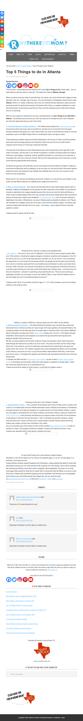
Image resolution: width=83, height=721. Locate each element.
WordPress (57, 717)
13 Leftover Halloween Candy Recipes (18, 628)
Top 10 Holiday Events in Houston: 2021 (19, 605)
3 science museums (66, 126)
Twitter (49, 479)
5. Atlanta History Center (15, 405)
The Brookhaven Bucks (47, 197)
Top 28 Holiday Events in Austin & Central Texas (22, 624)
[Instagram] (25, 85)
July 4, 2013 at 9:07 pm (24, 520)
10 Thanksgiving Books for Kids (16, 619)
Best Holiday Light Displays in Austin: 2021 (20, 601)
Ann (17, 518)
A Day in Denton (11, 591)
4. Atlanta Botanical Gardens (17, 325)
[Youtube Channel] (30, 579)
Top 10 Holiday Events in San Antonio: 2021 (20, 614)
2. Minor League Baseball (15, 187)
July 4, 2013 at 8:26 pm (24, 499)
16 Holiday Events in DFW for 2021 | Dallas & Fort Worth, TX (26, 610)
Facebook (43, 479)
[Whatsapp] (2, 42)
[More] (36, 85)
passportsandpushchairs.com (18, 479)
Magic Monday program (58, 426)
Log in (63, 717)
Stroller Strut (38, 333)
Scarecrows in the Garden (36, 359)
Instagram (59, 479)
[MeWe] (2, 33)
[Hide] (1, 49)
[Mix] (2, 37)
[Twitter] (14, 85)
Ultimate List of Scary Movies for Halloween (20, 633)
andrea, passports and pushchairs (28, 497)
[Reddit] (2, 21)
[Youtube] (30, 85)
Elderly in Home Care (23, 538)
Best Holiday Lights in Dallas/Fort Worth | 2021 (21, 596)
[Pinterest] (19, 85)
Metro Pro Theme (34, 717)
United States (19, 482)
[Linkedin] (2, 25)
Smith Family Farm (12, 415)
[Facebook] (8, 85)
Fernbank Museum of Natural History (22, 126)
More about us (52, 570)
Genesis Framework (47, 717)
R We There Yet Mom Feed (42, 586)
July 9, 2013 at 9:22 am (24, 541)
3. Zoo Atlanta (11, 253)
